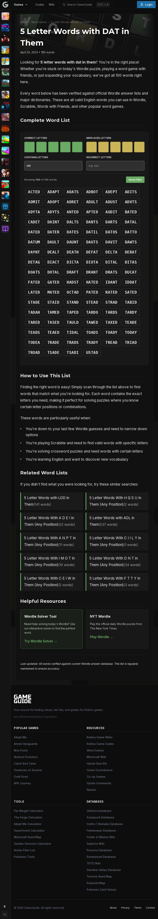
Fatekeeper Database (101, 830)
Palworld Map (96, 883)
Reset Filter (135, 179)
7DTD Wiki (94, 863)
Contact (150, 907)
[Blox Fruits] (5, 38)
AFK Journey (22, 783)
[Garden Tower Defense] (5, 128)
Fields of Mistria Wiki (101, 837)
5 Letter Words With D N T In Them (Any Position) (115, 561)
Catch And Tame (25, 763)
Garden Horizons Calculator (32, 843)
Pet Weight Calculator (28, 810)
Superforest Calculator (29, 830)
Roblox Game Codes (100, 743)
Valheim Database (99, 810)
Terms (137, 907)
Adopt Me (20, 737)
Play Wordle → (101, 637)
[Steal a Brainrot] (5, 184)
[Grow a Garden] (5, 139)
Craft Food (21, 776)
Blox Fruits (21, 750)
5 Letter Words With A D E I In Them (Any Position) (49, 521)
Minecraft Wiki (96, 757)
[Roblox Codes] (5, 206)
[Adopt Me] (5, 16)
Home (23, 22)
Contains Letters (36, 157)
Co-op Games (96, 776)
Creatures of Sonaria (28, 770)
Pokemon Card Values (101, 889)
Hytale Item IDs (97, 763)
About (113, 907)
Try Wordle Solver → (40, 641)
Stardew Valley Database (104, 870)
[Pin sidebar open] (5, 907)
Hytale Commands (99, 783)
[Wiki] (5, 229)
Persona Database (99, 850)
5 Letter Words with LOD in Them (46, 501)
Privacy (125, 907)
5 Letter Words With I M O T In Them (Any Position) (49, 561)
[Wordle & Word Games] (5, 217)
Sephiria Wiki (95, 843)
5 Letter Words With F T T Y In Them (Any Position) (114, 581)
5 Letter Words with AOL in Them (111, 521)
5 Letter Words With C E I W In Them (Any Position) (49, 581)
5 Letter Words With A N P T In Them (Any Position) (50, 541)
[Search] (5, 914)
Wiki (52, 4)
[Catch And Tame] (5, 61)
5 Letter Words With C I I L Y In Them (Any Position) (115, 541)
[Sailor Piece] (5, 173)
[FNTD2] (5, 117)
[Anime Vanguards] (5, 27)
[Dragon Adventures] (5, 83)
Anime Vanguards (26, 743)
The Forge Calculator (28, 817)
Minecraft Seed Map (27, 837)
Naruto (91, 789)
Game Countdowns (100, 770)
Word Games (39, 22)
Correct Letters (35, 137)
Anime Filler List (24, 850)
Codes (39, 4)
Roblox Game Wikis (100, 737)
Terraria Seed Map (99, 876)
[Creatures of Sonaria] (5, 72)
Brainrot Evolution (26, 757)
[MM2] (5, 161)
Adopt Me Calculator (27, 824)
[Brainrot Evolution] (5, 49)
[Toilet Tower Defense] (5, 195)
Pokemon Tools (24, 856)
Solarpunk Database (100, 817)
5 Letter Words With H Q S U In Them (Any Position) (115, 501)
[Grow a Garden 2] (5, 150)
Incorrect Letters (98, 157)
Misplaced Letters (98, 137)
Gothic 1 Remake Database (105, 824)
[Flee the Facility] (5, 105)
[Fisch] (5, 94)
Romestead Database (101, 856)
